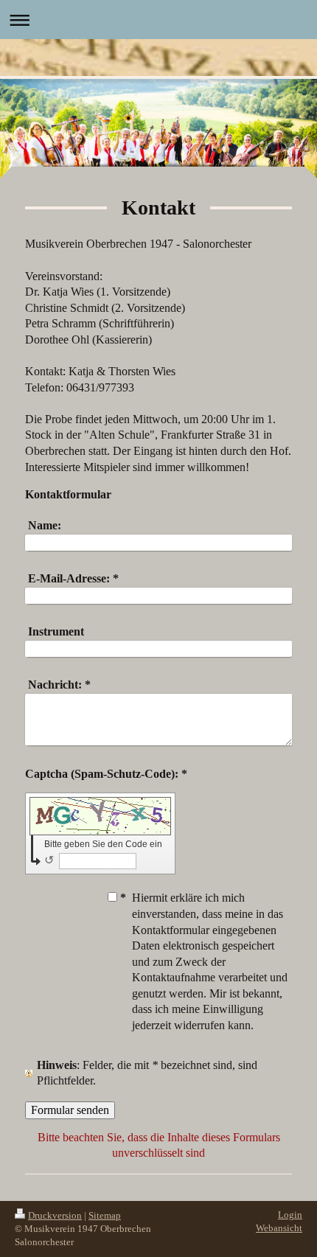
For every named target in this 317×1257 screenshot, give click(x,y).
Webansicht (279, 1227)
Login (290, 1214)
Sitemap (104, 1215)
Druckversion (55, 1215)
